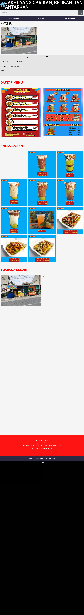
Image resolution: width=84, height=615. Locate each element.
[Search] (80, 12)
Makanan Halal (14, 66)
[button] (14, 18)
